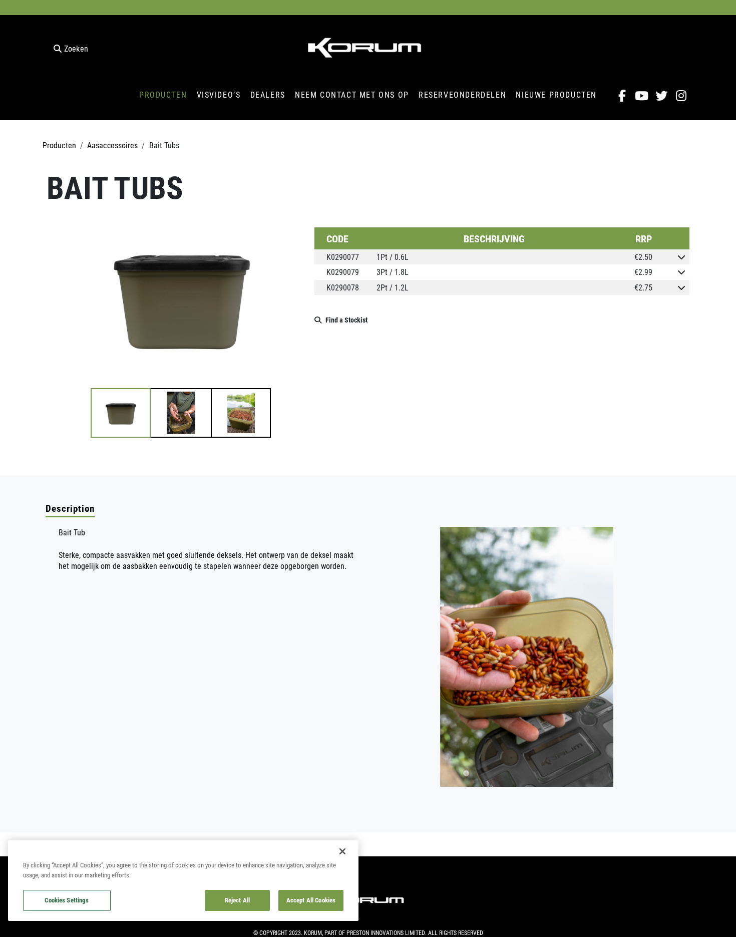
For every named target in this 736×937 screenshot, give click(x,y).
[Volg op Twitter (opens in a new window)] (661, 96)
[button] (121, 413)
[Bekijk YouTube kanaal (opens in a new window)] (641, 96)
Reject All (237, 899)
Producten (59, 145)
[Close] (342, 851)
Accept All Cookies (310, 899)
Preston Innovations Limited (385, 932)
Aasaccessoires (112, 145)
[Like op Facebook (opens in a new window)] (622, 96)
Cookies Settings (67, 899)
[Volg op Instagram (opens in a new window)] (681, 96)
